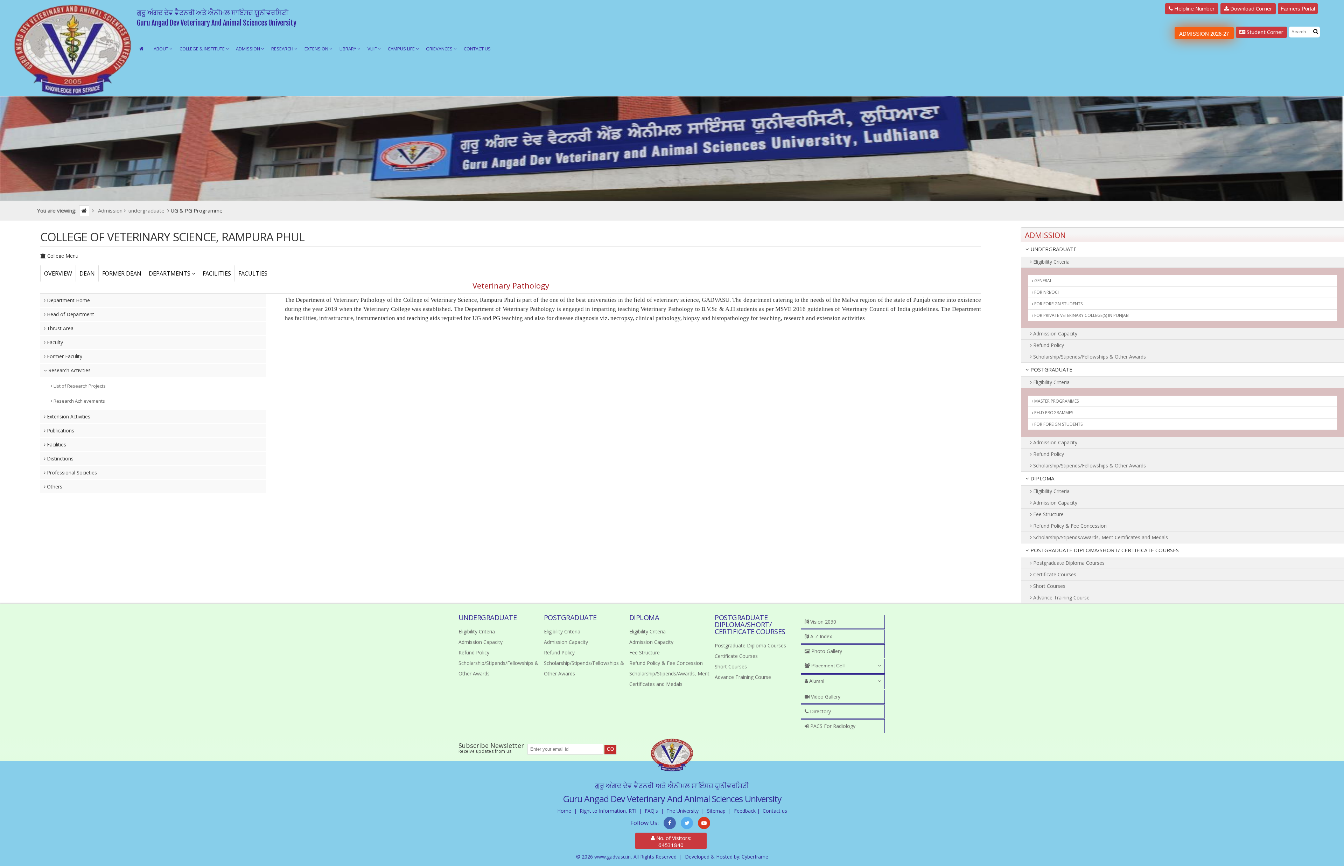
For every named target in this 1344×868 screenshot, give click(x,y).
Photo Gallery (826, 651)
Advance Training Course (1061, 597)
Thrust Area (60, 328)
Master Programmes (1056, 401)
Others (54, 486)
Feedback (745, 810)
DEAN (87, 273)
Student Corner (1264, 31)
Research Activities (69, 370)
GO (610, 749)
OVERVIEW (58, 273)
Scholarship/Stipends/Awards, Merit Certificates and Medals (1100, 537)
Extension (316, 49)
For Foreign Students (1058, 304)
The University (682, 810)
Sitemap (716, 810)
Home (564, 810)
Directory (819, 711)
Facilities (56, 444)
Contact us (775, 810)
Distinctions (60, 458)
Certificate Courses (1054, 574)
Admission (248, 49)
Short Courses (1048, 586)
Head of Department (70, 314)
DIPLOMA (1041, 478)
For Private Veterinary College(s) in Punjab (1081, 315)
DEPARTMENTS (170, 273)
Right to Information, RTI (608, 810)
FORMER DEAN (121, 273)
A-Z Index (820, 636)
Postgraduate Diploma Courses (1068, 563)
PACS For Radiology (832, 726)
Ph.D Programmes (1053, 413)
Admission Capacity (1054, 333)
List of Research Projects (79, 386)
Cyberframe (755, 856)
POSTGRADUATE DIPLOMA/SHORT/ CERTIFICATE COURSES (1104, 550)
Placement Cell (827, 665)
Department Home (68, 300)
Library (348, 49)
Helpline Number (1194, 8)
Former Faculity (64, 356)
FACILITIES (217, 273)
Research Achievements (78, 401)
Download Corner (1250, 8)
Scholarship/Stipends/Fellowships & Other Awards (1089, 356)
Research (282, 49)
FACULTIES (252, 273)
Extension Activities (68, 416)
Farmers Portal (1298, 9)
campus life (402, 49)
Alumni (816, 681)
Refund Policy (1048, 345)
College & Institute (203, 49)
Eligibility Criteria (1051, 261)
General (1042, 281)
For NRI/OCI (1046, 292)
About (161, 49)
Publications (60, 430)
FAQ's (651, 810)
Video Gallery (825, 696)
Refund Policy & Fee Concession (1069, 525)
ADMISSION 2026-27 (1204, 34)
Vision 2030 (822, 621)
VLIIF (373, 49)
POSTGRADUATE (1050, 369)
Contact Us (477, 49)
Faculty (54, 342)
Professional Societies (71, 472)
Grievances (440, 49)
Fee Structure (1048, 514)
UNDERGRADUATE (1053, 248)
